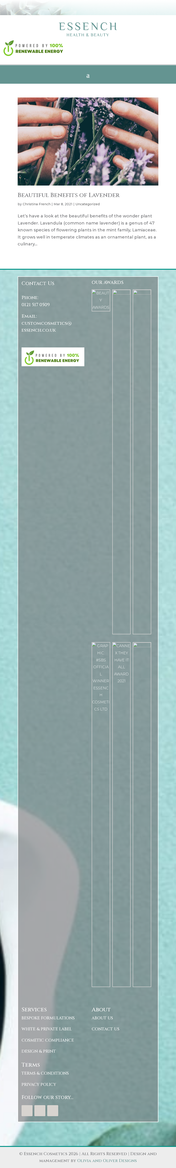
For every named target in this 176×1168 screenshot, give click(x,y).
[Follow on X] (39, 1110)
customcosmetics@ (47, 323)
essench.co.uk (39, 330)
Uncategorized (87, 204)
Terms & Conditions (45, 1073)
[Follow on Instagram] (52, 1110)
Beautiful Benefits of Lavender (68, 195)
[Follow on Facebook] (27, 1110)
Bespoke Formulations (48, 1018)
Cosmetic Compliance (48, 1040)
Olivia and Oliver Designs (107, 1161)
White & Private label (47, 1029)
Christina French (37, 204)
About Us (102, 1018)
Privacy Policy (39, 1085)
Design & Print (39, 1051)
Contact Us (105, 1029)
